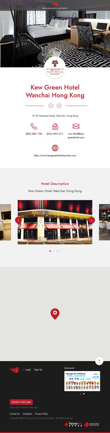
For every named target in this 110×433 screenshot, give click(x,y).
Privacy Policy (41, 413)
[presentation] (18, 220)
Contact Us (15, 413)
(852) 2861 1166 (34, 134)
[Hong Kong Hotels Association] (55, 5)
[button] (50, 251)
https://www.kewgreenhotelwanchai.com (55, 155)
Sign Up (38, 369)
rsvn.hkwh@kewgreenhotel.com (76, 135)
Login (28, 369)
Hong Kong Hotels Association (55, 8)
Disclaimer (27, 413)
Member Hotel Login (21, 402)
